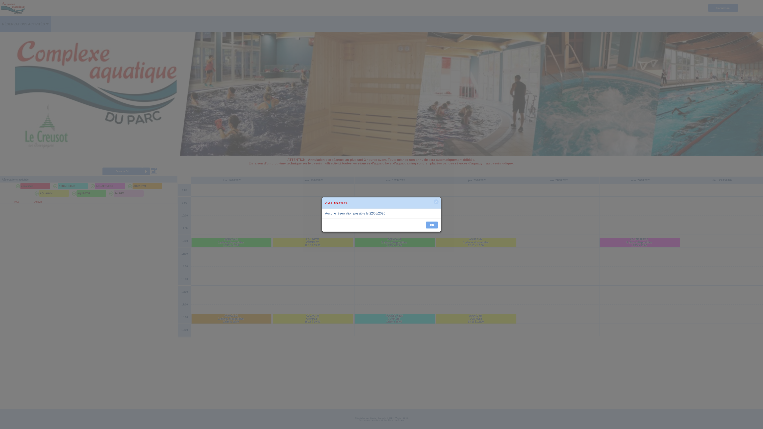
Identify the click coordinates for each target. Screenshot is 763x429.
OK (432, 225)
